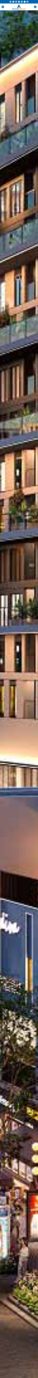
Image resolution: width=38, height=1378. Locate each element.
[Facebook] (10, 2)
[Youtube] (16, 2)
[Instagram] (19, 2)
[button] (3, 7)
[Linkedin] (22, 2)
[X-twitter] (13, 2)
